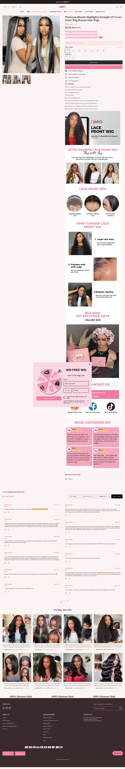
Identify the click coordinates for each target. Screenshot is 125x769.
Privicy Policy (6, 720)
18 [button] (73, 51)
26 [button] (97, 51)
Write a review (117, 496)
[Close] (90, 364)
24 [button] (91, 51)
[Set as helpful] (5, 512)
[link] (28, 12)
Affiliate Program (47, 717)
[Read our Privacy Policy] (88, 401)
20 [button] (79, 51)
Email (65, 379)
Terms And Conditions (8, 723)
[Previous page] (57, 600)
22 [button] (85, 51)
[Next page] (67, 600)
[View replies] (9, 512)
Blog (44, 740)
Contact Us (46, 731)
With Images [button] (73, 496)
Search (4, 717)
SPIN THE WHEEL (49, 398)
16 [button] (67, 51)
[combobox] (68, 390)
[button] (20, 7)
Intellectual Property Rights (10, 726)
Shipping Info (46, 723)
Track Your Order (47, 737)
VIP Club (5, 729)
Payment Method (47, 726)
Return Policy (46, 729)
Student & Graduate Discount (50, 720)
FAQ (44, 734)
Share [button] (70, 479)
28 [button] (103, 51)
